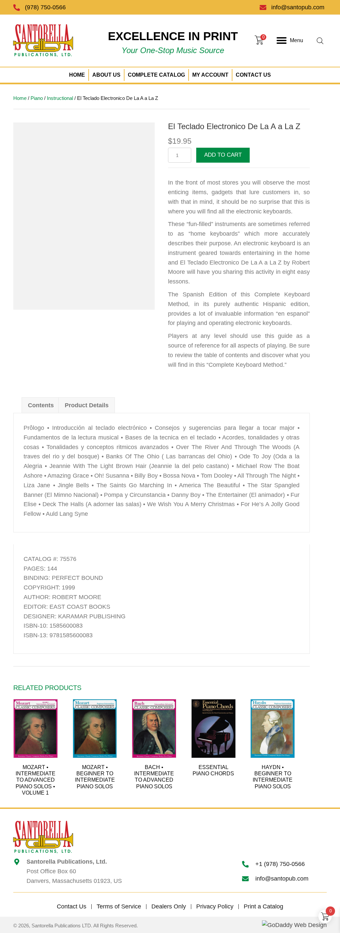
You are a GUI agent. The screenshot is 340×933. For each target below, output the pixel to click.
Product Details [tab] (87, 405)
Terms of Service (119, 906)
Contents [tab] (41, 405)
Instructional (60, 98)
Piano (37, 98)
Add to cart (223, 155)
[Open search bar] (320, 41)
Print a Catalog (263, 906)
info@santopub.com (297, 7)
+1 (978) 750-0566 (280, 864)
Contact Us (71, 906)
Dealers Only (168, 906)
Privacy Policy (214, 906)
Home (20, 98)
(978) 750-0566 (45, 7)
